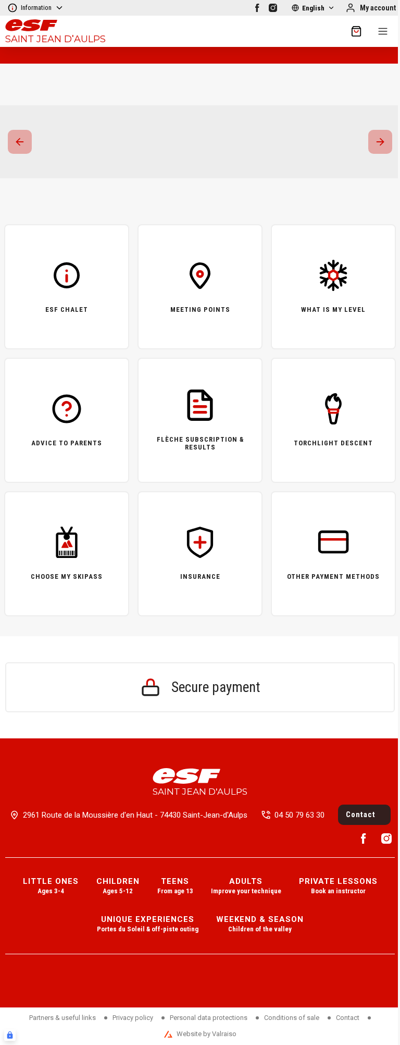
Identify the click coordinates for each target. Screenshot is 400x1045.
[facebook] (257, 8)
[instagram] (273, 8)
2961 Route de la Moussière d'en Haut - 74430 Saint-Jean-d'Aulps (135, 815)
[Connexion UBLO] (10, 1035)
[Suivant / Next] (380, 142)
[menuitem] (51, 887)
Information (36, 7)
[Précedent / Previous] (20, 142)
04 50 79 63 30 (299, 815)
